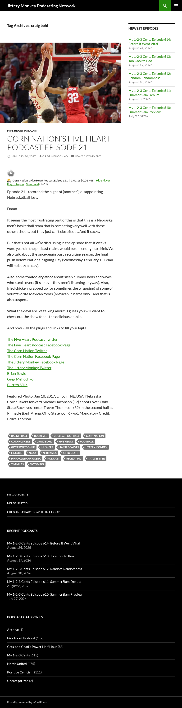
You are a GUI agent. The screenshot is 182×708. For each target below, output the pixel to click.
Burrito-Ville (17, 384)
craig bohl (44, 441)
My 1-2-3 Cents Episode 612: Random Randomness (149, 75)
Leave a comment (88, 156)
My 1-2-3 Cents (17, 494)
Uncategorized (17, 681)
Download (32, 184)
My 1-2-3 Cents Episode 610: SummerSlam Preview (149, 110)
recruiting (74, 458)
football (87, 441)
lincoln (16, 452)
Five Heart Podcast (22, 130)
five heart (66, 441)
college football (66, 435)
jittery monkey (96, 447)
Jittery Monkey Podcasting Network (41, 5)
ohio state (70, 452)
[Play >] (11, 173)
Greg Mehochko (55, 156)
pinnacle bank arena (26, 458)
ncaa (32, 452)
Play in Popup (15, 184)
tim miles (17, 464)
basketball (19, 435)
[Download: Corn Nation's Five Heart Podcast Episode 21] (9, 180)
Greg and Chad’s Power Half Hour (33, 512)
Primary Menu (176, 5)
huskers (47, 447)
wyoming (37, 464)
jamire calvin (69, 447)
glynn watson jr (23, 447)
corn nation (95, 435)
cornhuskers (20, 441)
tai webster (96, 458)
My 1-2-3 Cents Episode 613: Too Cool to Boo (149, 58)
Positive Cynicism (20, 672)
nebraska (50, 452)
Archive (13, 630)
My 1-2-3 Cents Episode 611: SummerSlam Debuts (149, 92)
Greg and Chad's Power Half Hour (32, 647)
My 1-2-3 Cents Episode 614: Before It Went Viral (149, 41)
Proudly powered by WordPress (27, 702)
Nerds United (17, 503)
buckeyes (40, 435)
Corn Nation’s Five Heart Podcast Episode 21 (58, 143)
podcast (53, 458)
